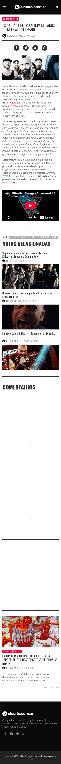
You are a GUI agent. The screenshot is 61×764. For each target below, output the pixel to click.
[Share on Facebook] (16, 48)
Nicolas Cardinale (14, 301)
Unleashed (15, 169)
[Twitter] (17, 734)
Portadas (17, 651)
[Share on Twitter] (26, 48)
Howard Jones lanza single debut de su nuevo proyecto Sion (27, 295)
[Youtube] (23, 734)
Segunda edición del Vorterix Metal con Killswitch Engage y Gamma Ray (24, 254)
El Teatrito (11, 182)
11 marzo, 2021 (29, 301)
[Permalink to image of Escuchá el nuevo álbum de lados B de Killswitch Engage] (30, 67)
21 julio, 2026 (28, 668)
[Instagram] (11, 734)
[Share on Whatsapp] (44, 48)
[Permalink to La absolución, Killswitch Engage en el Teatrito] (30, 357)
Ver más (6, 687)
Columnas (7, 651)
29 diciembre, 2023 (23, 260)
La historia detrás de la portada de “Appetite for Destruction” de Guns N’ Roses (29, 659)
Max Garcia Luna (13, 341)
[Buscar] (5, 7)
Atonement (15, 102)
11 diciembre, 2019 (30, 341)
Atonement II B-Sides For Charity (24, 237)
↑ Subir (31, 759)
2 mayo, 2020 (29, 35)
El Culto (10, 260)
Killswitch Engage (49, 237)
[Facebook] (5, 734)
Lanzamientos (11, 18)
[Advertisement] (30, 575)
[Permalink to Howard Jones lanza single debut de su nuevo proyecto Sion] (30, 317)
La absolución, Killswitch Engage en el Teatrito (28, 333)
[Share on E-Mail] (35, 48)
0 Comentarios (52, 687)
